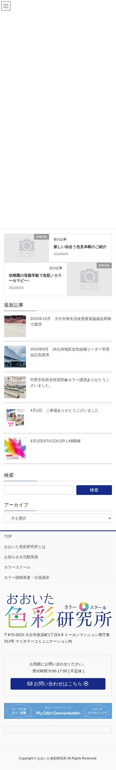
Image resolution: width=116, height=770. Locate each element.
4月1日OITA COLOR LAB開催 (55, 441)
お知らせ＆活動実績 (21, 557)
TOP (8, 536)
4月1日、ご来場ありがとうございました (64, 410)
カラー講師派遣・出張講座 (26, 577)
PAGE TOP (113, 740)
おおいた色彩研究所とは (25, 546)
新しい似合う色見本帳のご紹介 (80, 246)
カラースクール (17, 567)
